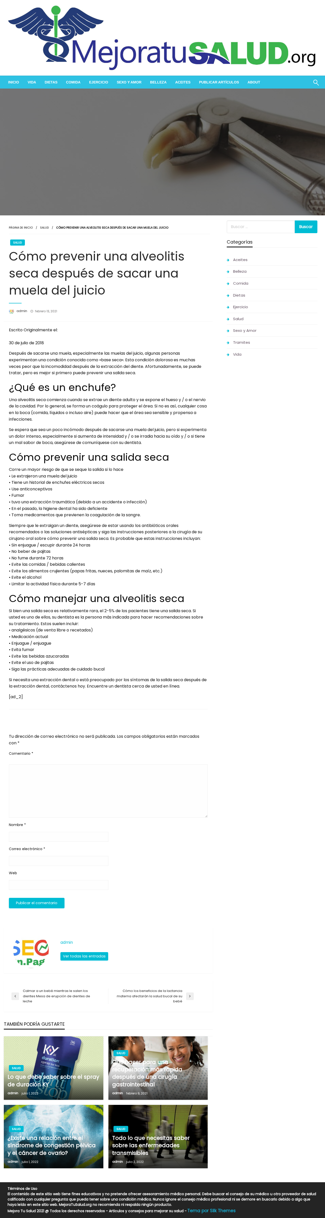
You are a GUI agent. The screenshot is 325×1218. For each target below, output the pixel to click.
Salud (44, 228)
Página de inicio (21, 228)
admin (22, 310)
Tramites (241, 342)
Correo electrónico (27, 848)
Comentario (21, 753)
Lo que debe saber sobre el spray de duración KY (53, 1080)
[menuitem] (13, 82)
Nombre (17, 824)
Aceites (182, 82)
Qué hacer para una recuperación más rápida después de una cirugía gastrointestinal (147, 1073)
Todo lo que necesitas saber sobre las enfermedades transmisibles (151, 1145)
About (254, 82)
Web (13, 873)
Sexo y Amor (129, 82)
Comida (73, 82)
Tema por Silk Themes (211, 1211)
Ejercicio (98, 82)
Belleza (158, 82)
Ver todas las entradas (84, 956)
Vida (32, 82)
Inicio (13, 82)
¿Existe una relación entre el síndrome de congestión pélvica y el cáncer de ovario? (52, 1145)
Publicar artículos (219, 82)
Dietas (51, 82)
